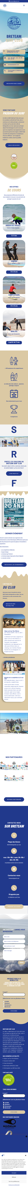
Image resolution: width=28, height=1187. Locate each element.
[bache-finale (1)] (14, 770)
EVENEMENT (7, 634)
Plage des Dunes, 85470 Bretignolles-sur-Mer (13, 51)
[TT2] (14, 733)
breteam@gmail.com (13, 64)
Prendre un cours (14, 906)
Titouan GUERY (10, 632)
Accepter (14, 1173)
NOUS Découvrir (14, 145)
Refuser (14, 1177)
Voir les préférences (14, 1181)
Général (7, 1003)
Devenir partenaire (14, 799)
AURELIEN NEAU (10, 680)
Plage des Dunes (14, 842)
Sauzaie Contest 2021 (9, 1061)
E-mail (5, 992)
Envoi (22, 962)
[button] (25, 1155)
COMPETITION (15, 682)
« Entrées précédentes (9, 657)
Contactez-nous (14, 875)
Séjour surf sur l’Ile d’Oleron (11, 631)
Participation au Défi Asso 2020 (12, 1068)
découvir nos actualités (10, 604)
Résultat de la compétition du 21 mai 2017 (13, 678)
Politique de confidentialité (14, 1184)
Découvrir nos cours (14, 83)
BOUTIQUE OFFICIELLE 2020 (11, 1065)
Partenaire (7, 1005)
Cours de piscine (8, 1063)
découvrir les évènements (14, 564)
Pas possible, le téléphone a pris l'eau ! (15, 71)
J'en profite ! (14, 473)
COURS (6, 1001)
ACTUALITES (7, 682)
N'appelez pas (14, 894)
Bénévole (7, 1007)
